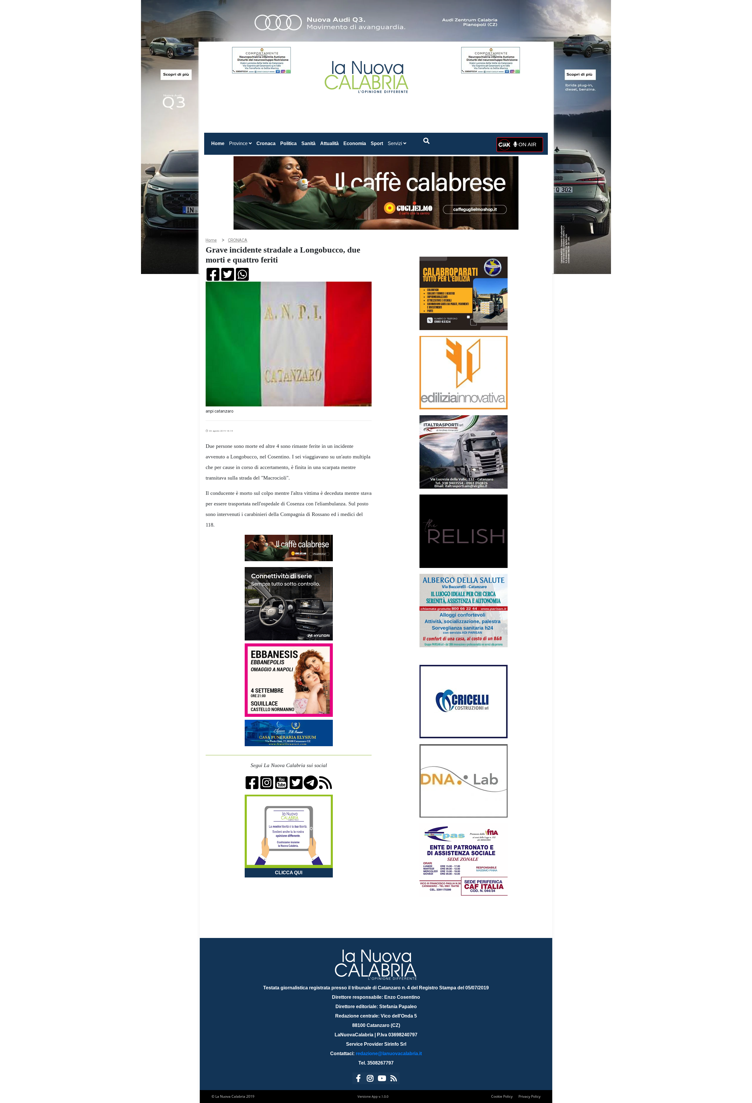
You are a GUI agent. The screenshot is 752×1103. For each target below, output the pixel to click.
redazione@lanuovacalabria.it (389, 1053)
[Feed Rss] (394, 1079)
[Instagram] (370, 1079)
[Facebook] (358, 1079)
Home (219, 143)
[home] (367, 74)
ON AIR (526, 144)
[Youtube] (382, 1079)
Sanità (308, 143)
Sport (377, 143)
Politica (288, 143)
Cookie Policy (502, 1096)
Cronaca (266, 143)
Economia (354, 143)
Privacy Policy (529, 1096)
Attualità (329, 143)
